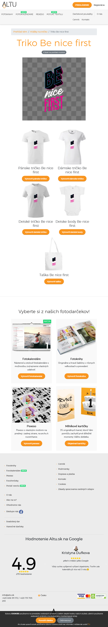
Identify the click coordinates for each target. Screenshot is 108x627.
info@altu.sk (8, 595)
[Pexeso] (31, 407)
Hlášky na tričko (38, 32)
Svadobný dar (13, 522)
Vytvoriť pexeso (31, 444)
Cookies (62, 484)
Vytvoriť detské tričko (36, 232)
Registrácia (99, 5)
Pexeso (40, 14)
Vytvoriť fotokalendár (31, 376)
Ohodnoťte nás (13, 505)
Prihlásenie (82, 5)
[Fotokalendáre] (31, 340)
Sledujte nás (12, 512)
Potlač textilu (55, 14)
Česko (43, 595)
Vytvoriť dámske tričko (72, 179)
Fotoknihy (7, 14)
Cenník (76, 20)
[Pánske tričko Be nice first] (36, 129)
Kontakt (85, 20)
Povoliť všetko (46, 621)
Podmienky (63, 469)
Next (105, 563)
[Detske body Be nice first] (72, 183)
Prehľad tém (20, 32)
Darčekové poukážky (83, 14)
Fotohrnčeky (12, 481)
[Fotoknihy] (76, 340)
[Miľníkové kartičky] (76, 407)
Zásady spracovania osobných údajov (76, 489)
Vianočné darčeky (14, 527)
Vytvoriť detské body (72, 232)
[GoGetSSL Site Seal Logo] (98, 595)
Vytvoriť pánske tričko (36, 179)
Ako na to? (11, 500)
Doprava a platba (66, 474)
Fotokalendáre (24, 14)
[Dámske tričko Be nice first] (72, 129)
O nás (99, 14)
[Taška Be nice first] (54, 236)
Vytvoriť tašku (54, 282)
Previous (45, 563)
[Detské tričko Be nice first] (36, 183)
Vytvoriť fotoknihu (76, 376)
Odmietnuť (65, 621)
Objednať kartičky (77, 444)
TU (89, 624)
